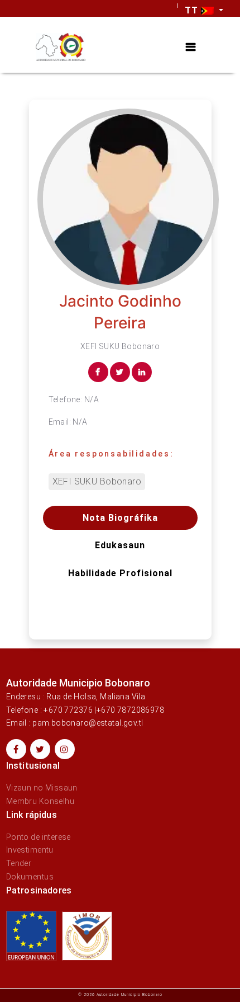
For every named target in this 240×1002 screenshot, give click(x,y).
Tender (19, 863)
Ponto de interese (38, 836)
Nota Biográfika (120, 517)
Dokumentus (30, 876)
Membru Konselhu (40, 801)
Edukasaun (120, 545)
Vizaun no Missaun (42, 787)
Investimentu (30, 849)
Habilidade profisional (120, 573)
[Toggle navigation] (190, 47)
